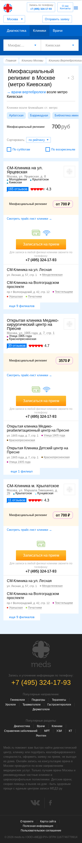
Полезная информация (38, 826)
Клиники (39, 30)
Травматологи (32, 704)
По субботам (21, 149)
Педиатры (38, 699)
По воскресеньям (63, 149)
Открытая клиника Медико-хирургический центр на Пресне (33, 324)
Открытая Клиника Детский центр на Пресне (37, 450)
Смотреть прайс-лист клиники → (29, 218)
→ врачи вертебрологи (26, 92)
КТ (70, 730)
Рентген (41, 735)
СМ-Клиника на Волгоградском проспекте (33, 285)
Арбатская (16, 115)
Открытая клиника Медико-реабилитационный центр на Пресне (38, 428)
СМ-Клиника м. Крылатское (33, 486)
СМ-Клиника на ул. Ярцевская (25, 170)
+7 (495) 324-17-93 (41, 7)
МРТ (47, 730)
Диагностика (16, 30)
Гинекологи (17, 699)
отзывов (17, 189)
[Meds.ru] (41, 654)
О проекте (26, 821)
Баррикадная (39, 115)
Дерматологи (41, 709)
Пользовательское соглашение (41, 830)
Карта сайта (48, 821)
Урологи (10, 704)
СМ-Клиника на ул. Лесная (29, 270)
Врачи (57, 30)
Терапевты (59, 699)
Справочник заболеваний (20, 730)
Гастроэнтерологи (59, 704)
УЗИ (59, 730)
